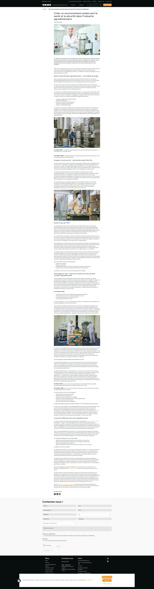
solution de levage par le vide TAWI (66, 484)
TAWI (46, 560)
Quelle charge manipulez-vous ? (60, 4)
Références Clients (87, 1)
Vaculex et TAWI (49, 571)
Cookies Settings (107, 583)
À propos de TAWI (49, 569)
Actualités (94, 1)
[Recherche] (100, 5)
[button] (19, 581)
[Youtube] (108, 561)
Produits (73, 4)
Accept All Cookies (107, 577)
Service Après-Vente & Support (75, 1)
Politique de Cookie (82, 571)
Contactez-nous (101, 1)
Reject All (107, 580)
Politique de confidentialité (84, 573)
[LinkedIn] (108, 558)
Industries (81, 4)
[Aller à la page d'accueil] (46, 5)
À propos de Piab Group (83, 560)
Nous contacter (107, 4)
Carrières (80, 566)
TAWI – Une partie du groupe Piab (84, 563)
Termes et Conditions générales (83, 568)
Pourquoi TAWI (109, 1)
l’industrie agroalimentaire (92, 421)
